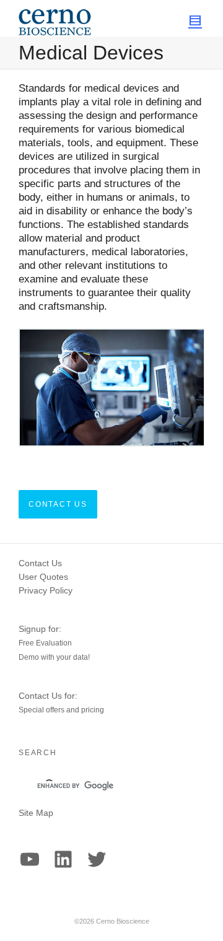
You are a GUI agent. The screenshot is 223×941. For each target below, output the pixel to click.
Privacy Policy (45, 590)
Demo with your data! (54, 657)
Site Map (36, 813)
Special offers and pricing (61, 710)
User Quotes (43, 577)
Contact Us (40, 563)
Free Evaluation (45, 643)
